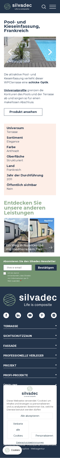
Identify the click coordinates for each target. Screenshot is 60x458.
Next (50, 52)
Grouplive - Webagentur (31, 448)
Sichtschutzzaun (17, 336)
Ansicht (9, 219)
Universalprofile (15, 90)
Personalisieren (44, 435)
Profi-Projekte (15, 375)
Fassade (9, 345)
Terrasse (10, 326)
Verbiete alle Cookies (18, 429)
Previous (10, 52)
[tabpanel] (30, 52)
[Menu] (52, 7)
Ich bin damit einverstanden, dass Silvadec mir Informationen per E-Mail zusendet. (19, 277)
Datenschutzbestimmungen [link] (30, 442)
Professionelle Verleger (23, 355)
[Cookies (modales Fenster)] (12, 451)
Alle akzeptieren (30, 415)
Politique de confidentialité (42, 445)
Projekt (9, 365)
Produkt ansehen (23, 112)
